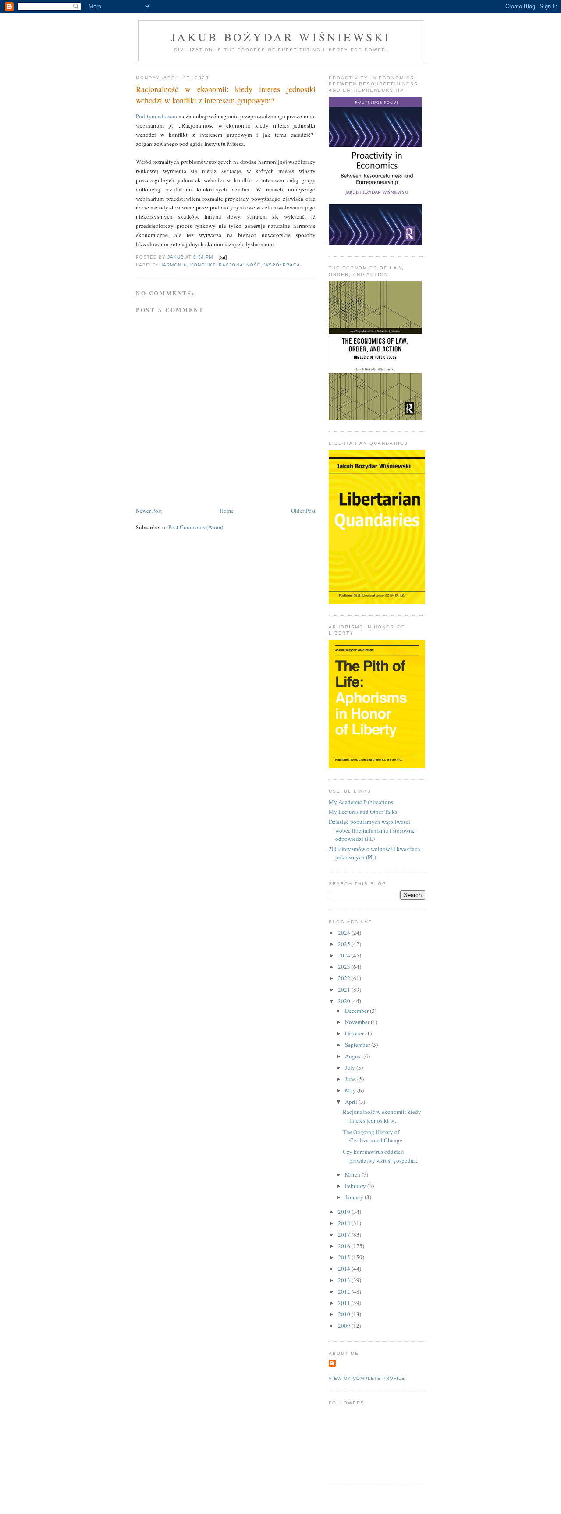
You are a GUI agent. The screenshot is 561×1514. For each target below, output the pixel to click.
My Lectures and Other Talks (363, 812)
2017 (345, 1234)
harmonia (173, 264)
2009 (345, 1326)
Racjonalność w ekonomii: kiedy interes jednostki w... (382, 1116)
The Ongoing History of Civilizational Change (372, 1136)
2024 (345, 955)
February (356, 1186)
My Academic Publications (361, 802)
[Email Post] (222, 257)
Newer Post (149, 510)
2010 (345, 1314)
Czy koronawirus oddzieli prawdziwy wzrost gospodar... (381, 1156)
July (350, 1067)
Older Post (303, 510)
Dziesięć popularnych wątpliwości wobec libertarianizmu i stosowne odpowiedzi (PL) (372, 830)
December (357, 1010)
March (353, 1174)
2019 (345, 1212)
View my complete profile (367, 1378)
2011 (345, 1303)
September (358, 1045)
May (351, 1090)
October (355, 1033)
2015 (345, 1257)
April (352, 1102)
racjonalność (239, 264)
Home (227, 510)
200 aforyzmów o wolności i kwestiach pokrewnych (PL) (374, 853)
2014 (345, 1269)
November (358, 1022)
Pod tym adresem (156, 116)
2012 (345, 1291)
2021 (345, 989)
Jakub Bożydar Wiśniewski (281, 36)
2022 (345, 978)
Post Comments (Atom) (195, 527)
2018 (345, 1223)
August (354, 1056)
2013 (345, 1280)
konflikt (202, 264)
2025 (345, 944)
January (355, 1197)
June (351, 1079)
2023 (345, 967)
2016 (345, 1246)
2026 (345, 932)
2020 (345, 1001)
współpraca (282, 264)
